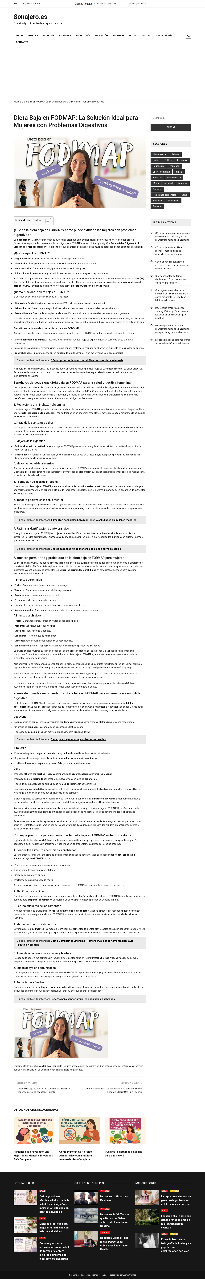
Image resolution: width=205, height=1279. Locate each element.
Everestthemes (129, 1275)
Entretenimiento (161, 171)
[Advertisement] (102, 72)
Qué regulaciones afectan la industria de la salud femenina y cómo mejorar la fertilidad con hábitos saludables (171, 295)
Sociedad (118, 35)
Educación (101, 35)
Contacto (22, 42)
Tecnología (83, 35)
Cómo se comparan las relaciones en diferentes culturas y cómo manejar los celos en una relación (172, 236)
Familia (178, 171)
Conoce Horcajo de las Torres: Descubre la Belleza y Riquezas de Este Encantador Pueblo (43, 1090)
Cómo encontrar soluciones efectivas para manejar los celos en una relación (172, 265)
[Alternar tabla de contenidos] (46, 221)
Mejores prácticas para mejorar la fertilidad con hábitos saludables (172, 341)
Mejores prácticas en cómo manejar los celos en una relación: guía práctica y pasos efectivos (172, 329)
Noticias (33, 35)
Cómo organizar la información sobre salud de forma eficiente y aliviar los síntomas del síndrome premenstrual (54, 1251)
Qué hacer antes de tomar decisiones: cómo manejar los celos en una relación (170, 279)
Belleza (175, 154)
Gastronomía (164, 35)
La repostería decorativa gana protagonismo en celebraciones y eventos (176, 1200)
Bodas (156, 160)
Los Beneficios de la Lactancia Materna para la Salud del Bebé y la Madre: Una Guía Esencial (113, 1090)
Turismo (157, 206)
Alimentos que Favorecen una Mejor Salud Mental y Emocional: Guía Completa (33, 1155)
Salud (132, 35)
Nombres (182, 183)
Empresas (65, 35)
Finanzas (157, 177)
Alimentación (160, 154)
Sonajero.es (30, 17)
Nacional (168, 183)
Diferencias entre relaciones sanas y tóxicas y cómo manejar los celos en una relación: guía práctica (172, 313)
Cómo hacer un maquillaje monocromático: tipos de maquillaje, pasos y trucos (168, 250)
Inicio (19, 35)
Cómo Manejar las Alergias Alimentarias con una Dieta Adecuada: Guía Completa (75, 1155)
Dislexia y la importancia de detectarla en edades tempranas (124, 3)
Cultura (146, 35)
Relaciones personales (164, 195)
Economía (48, 35)
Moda (156, 183)
